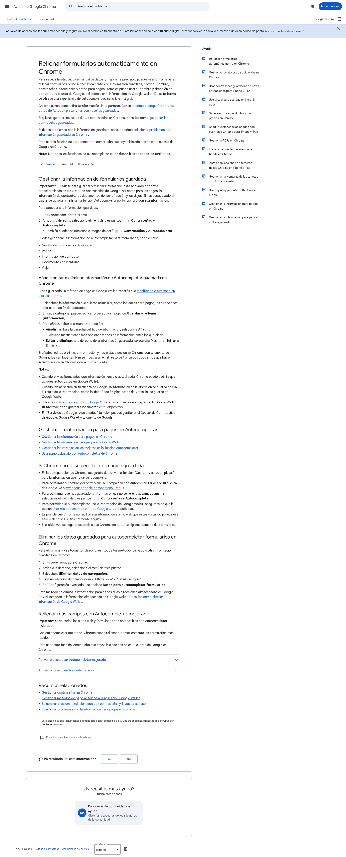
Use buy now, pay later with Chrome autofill (232, 192)
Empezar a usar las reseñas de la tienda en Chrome (230, 152)
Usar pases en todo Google (79, 402)
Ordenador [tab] (48, 164)
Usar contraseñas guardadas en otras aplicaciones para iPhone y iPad (234, 88)
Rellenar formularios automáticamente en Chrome (229, 61)
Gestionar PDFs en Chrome (226, 140)
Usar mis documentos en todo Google (80, 509)
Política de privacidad (47, 848)
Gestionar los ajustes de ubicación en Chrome (234, 75)
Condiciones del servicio (76, 848)
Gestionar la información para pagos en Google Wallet (81, 442)
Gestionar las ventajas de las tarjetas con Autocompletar (233, 179)
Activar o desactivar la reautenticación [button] (66, 670)
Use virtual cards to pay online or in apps (232, 102)
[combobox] (142, 6)
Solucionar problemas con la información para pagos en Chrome (88, 709)
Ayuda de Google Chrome (34, 6)
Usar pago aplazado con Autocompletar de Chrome (79, 454)
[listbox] (107, 849)
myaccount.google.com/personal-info (93, 488)
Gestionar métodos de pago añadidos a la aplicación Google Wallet (91, 698)
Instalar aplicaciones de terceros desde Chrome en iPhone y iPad (230, 165)
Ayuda (207, 49)
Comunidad (46, 19)
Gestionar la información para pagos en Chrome (77, 437)
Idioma (102, 844)
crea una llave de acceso (284, 31)
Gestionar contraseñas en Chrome (67, 693)
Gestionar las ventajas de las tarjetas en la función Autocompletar (90, 448)
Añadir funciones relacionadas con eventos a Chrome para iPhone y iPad (233, 129)
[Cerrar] (338, 29)
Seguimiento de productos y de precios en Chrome (230, 116)
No (129, 759)
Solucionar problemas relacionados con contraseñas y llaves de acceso (94, 704)
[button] (7, 6)
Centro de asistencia (18, 19)
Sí (109, 759)
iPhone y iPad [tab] (87, 164)
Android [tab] (67, 164)
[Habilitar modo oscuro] (125, 849)
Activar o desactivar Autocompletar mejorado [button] (72, 660)
